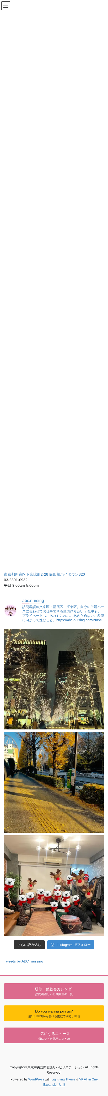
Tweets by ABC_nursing (23, 961)
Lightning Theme (63, 1079)
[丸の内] (54, 679)
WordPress (36, 1079)
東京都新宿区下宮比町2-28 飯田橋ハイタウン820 (44, 574)
